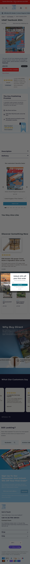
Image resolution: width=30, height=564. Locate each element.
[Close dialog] (28, 274)
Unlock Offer (20, 284)
